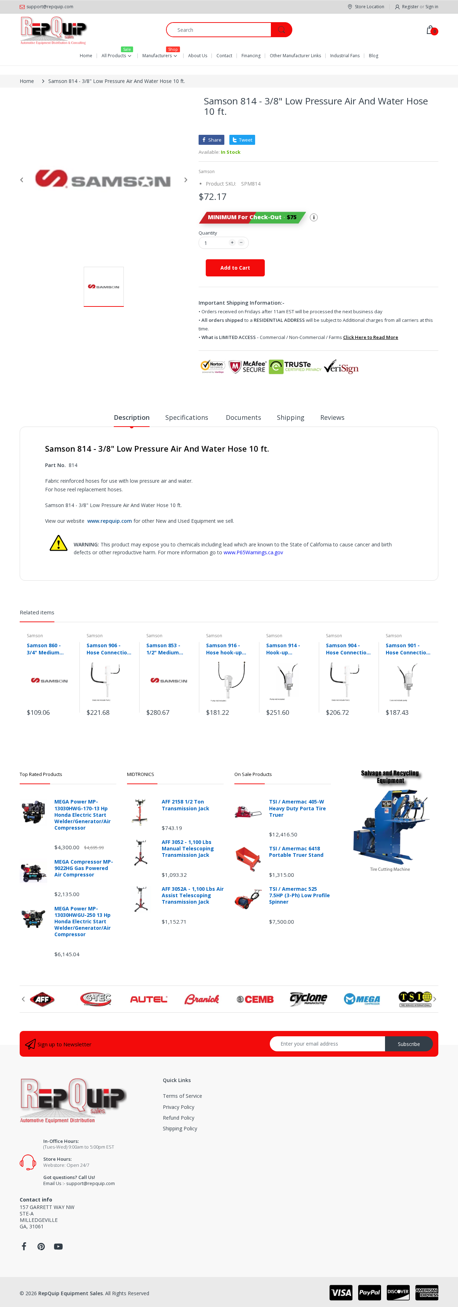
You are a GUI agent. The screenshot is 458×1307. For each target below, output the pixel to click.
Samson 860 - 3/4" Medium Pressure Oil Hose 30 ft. (49, 648)
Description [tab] (132, 417)
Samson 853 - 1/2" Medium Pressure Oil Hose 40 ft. (169, 648)
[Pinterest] (41, 1248)
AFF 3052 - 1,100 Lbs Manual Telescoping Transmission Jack (188, 848)
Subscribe (409, 1044)
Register (410, 7)
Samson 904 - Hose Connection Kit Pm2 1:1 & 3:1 (348, 648)
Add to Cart (235, 267)
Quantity (208, 233)
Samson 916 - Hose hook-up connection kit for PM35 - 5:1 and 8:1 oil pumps (228, 648)
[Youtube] (58, 1248)
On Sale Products (253, 774)
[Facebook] (24, 1248)
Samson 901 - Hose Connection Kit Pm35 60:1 (407, 648)
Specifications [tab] (187, 417)
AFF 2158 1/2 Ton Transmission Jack (185, 805)
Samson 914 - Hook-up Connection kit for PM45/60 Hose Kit (288, 648)
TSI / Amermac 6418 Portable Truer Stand (296, 851)
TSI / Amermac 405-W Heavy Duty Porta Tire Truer (297, 808)
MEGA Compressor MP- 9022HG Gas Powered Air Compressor (83, 868)
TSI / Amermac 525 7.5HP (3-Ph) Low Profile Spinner (299, 895)
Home (27, 81)
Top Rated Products (41, 774)
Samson (207, 171)
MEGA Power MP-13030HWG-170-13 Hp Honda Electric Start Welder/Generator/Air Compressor (82, 815)
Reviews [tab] (332, 417)
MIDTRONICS (140, 774)
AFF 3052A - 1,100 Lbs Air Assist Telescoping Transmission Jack (193, 895)
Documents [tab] (243, 417)
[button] (252, 217)
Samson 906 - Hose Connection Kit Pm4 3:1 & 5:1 (108, 648)
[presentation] (23, 999)
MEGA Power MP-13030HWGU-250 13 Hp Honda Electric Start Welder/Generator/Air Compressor (82, 921)
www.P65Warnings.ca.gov (253, 552)
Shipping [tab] (290, 417)
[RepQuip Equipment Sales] (54, 30)
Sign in (431, 7)
